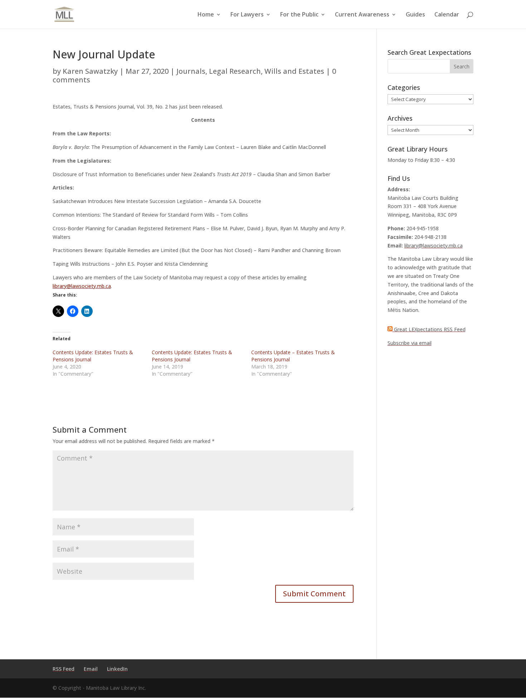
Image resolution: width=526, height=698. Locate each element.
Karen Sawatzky (90, 71)
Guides (415, 15)
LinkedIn (117, 668)
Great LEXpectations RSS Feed (429, 329)
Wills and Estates (294, 71)
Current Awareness (362, 15)
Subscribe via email (410, 343)
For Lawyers (247, 15)
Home (206, 15)
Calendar (446, 15)
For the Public (299, 15)
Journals (190, 71)
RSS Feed (63, 668)
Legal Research (235, 71)
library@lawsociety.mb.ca (82, 286)
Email (91, 668)
